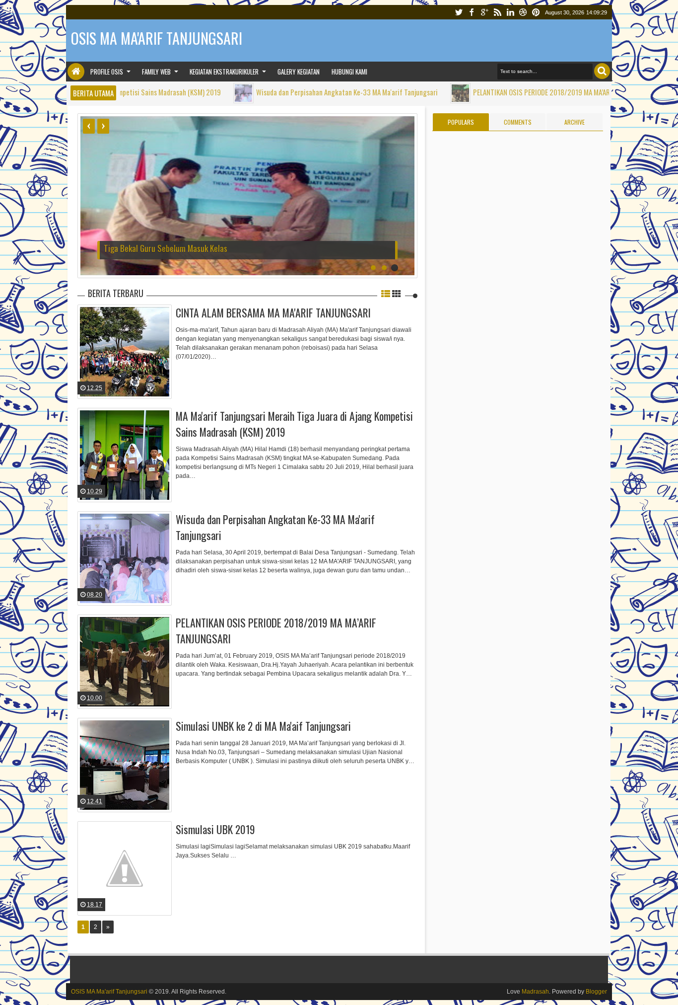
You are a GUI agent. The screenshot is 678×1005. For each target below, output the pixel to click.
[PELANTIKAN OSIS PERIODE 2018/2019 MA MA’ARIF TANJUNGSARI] (124, 662)
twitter (458, 12)
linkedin (510, 12)
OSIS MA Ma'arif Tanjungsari (109, 991)
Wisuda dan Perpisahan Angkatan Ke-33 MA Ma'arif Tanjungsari (305, 91)
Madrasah (535, 991)
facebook (471, 12)
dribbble (523, 12)
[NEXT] (103, 126)
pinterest (536, 12)
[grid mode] (396, 293)
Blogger (596, 991)
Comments (518, 122)
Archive (574, 122)
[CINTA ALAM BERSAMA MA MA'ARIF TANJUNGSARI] (124, 352)
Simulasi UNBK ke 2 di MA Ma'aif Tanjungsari (263, 726)
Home (76, 71)
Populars (461, 122)
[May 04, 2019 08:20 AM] (202, 93)
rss (497, 12)
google (484, 12)
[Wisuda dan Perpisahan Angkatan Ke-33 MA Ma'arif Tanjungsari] (124, 558)
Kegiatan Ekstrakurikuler (224, 72)
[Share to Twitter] (151, 381)
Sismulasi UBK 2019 (215, 829)
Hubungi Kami (349, 72)
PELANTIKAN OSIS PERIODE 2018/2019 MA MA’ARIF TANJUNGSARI (522, 91)
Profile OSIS (106, 72)
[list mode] (385, 293)
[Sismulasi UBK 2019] (124, 868)
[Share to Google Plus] (163, 381)
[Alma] (74, 327)
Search (602, 71)
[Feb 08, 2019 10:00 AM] (418, 93)
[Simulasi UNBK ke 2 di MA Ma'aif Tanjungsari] (124, 765)
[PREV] (89, 126)
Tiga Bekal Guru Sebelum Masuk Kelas (165, 248)
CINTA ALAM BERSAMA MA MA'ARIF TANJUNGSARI (273, 312)
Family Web (156, 72)
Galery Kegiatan (298, 72)
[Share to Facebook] (138, 381)
